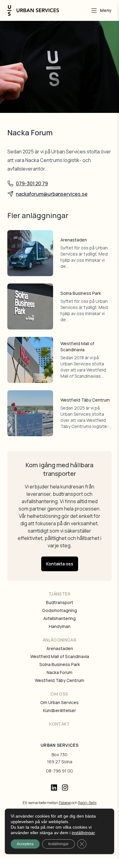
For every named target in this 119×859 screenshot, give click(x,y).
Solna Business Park (59, 664)
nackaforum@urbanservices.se (52, 194)
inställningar (83, 832)
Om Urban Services (59, 702)
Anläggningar (59, 640)
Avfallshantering (59, 618)
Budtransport (59, 602)
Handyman (59, 626)
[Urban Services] (33, 10)
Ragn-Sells (87, 802)
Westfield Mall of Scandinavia (59, 656)
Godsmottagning (59, 610)
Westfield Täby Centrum (59, 680)
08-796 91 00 (59, 771)
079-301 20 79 (32, 183)
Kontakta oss (59, 564)
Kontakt (59, 724)
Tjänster (59, 594)
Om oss (59, 694)
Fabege (65, 802)
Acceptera (25, 844)
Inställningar (58, 844)
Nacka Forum (59, 672)
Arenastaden (59, 648)
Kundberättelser (59, 710)
